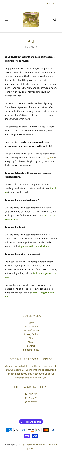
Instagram (47, 157)
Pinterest (32, 401)
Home (27, 47)
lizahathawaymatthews (35, 444)
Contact (31, 346)
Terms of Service (31, 330)
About (31, 342)
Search (31, 322)
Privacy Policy (31, 334)
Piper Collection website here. (34, 246)
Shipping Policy (31, 349)
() (50, 3)
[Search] (54, 19)
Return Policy (31, 326)
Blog (31, 338)
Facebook (32, 393)
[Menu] (6, 19)
